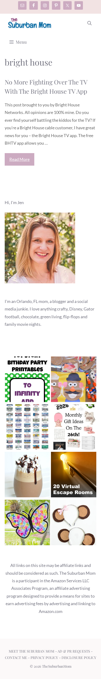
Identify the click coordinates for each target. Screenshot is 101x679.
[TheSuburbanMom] (30, 23)
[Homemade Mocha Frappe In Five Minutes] (27, 475)
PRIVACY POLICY (44, 657)
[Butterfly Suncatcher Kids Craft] (27, 523)
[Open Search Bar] (89, 23)
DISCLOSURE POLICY (79, 657)
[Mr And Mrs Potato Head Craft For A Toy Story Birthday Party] (73, 380)
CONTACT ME (16, 657)
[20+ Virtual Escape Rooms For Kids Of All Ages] (73, 475)
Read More (19, 159)
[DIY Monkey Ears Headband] (73, 523)
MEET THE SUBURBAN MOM (31, 651)
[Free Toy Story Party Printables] (27, 380)
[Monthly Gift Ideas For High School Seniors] (73, 428)
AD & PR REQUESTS (74, 651)
